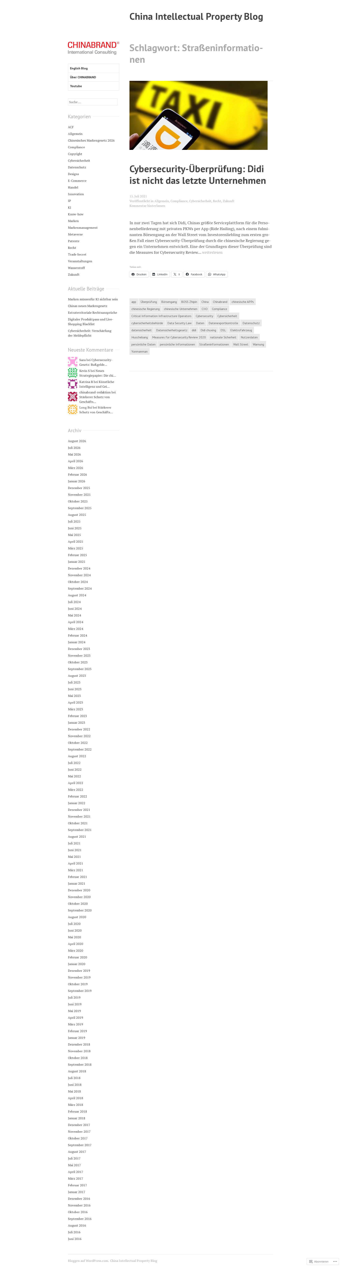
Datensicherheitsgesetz (171, 330)
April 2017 (75, 1172)
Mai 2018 (74, 1091)
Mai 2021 (74, 856)
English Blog (79, 68)
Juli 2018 (74, 1078)
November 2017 (79, 1131)
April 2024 (75, 622)
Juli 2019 (74, 997)
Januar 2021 (76, 883)
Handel (73, 187)
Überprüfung (149, 302)
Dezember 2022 (79, 729)
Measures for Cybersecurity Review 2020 (179, 337)
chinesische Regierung (145, 309)
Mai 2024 (74, 615)
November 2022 (79, 736)
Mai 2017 (74, 1165)
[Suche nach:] (92, 102)
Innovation (76, 194)
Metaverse (75, 234)
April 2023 (75, 702)
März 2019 (75, 1024)
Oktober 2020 (78, 903)
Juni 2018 (75, 1084)
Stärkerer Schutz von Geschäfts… (94, 399)
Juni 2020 (75, 930)
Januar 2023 (76, 722)
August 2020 (77, 917)
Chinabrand (220, 302)
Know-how (75, 214)
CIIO (205, 309)
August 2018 (77, 1071)
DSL (223, 330)
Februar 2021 (77, 877)
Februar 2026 (77, 474)
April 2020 (75, 944)
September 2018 (80, 1064)
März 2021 (75, 870)
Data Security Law (179, 323)
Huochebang (139, 337)
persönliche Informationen (177, 344)
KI (69, 207)
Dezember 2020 (79, 890)
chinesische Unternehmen (180, 309)
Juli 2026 (74, 447)
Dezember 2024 (79, 568)
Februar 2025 (77, 555)
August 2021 (77, 836)
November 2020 (79, 897)
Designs (73, 174)
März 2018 (75, 1105)
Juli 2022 (74, 763)
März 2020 (75, 950)
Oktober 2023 (78, 662)
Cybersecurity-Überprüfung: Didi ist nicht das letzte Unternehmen (197, 174)
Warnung (258, 344)
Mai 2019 (74, 1011)
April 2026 (75, 461)
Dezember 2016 (79, 1198)
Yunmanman (139, 351)
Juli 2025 (74, 521)
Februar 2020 (77, 957)
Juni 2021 (75, 850)
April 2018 (75, 1098)
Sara (82, 360)
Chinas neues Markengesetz (87, 306)
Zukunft (228, 201)
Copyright (75, 154)
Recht (217, 201)
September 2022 (80, 749)
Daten (200, 323)
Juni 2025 (75, 528)
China (205, 302)
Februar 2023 (77, 716)
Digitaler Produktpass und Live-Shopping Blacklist (90, 321)
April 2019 (75, 1017)
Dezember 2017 (79, 1125)
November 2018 (79, 1051)
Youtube (76, 86)
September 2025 (80, 508)
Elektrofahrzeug (241, 330)
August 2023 (77, 675)
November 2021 (79, 816)
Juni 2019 (75, 1004)
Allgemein (161, 201)
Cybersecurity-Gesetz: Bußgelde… (95, 362)
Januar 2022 (76, 803)
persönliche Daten (143, 344)
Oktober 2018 (78, 1058)
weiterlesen (212, 252)
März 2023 (75, 709)
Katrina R (86, 382)
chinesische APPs (243, 302)
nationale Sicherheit (223, 337)
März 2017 (75, 1178)
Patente (73, 241)
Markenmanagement (83, 227)
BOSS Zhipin (189, 302)
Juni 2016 (75, 1239)
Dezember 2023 (79, 649)
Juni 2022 (75, 769)
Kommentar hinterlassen (147, 206)
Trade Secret (77, 254)
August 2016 (77, 1225)
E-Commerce (77, 180)
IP (69, 201)
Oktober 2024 (78, 582)
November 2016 (79, 1205)
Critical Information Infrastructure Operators (161, 316)
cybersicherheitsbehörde (147, 323)
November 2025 (79, 494)
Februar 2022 (77, 796)
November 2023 (79, 655)
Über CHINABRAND (83, 77)
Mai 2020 (74, 937)
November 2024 (79, 575)
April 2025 (75, 541)
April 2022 (75, 783)
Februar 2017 (77, 1185)
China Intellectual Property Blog (196, 16)
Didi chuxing (208, 330)
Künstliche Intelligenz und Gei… (96, 384)
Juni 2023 (75, 689)
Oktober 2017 (78, 1138)
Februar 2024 (77, 635)
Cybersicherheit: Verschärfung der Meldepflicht (89, 333)
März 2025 (75, 548)
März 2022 (75, 789)
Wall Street (240, 344)
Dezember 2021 (79, 810)
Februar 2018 (77, 1111)
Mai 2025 (74, 535)
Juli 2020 (74, 924)
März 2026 (75, 468)
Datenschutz (251, 323)
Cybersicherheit (200, 201)
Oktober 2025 (78, 501)
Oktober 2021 (78, 823)
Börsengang (169, 302)
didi (194, 330)
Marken (73, 221)
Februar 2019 (77, 1031)
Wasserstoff (76, 268)
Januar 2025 (76, 561)
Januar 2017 (76, 1192)
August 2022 (77, 756)
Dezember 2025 (79, 488)
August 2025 (77, 515)
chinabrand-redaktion (95, 392)
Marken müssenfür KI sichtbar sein (93, 299)
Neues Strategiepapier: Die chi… (97, 373)
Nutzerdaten (249, 337)
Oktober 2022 (78, 742)
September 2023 (80, 669)
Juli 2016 (74, 1232)
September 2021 (80, 830)
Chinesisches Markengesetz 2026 (91, 140)
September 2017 (80, 1145)
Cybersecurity (204, 316)
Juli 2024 (74, 602)
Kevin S (84, 371)
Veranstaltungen (80, 261)
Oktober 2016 (78, 1212)
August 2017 (77, 1151)
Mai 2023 (74, 696)
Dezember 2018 (79, 1044)
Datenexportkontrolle (223, 323)
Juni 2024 (75, 608)
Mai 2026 (74, 454)
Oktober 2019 (78, 984)
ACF (71, 127)
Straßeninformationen (214, 344)
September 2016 (80, 1219)
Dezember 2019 (79, 970)
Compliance (178, 201)
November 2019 (79, 977)
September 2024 (80, 588)
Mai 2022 (74, 776)
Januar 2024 (76, 642)
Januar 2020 (76, 964)
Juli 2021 (74, 843)
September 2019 (80, 991)
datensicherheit (141, 330)
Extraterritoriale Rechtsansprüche (92, 312)
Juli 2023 (74, 682)
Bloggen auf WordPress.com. (88, 1261)
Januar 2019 (76, 1037)
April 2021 (75, 863)
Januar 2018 (76, 1118)
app (133, 302)
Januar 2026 (76, 481)
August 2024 (77, 595)
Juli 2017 (74, 1158)
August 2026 (77, 441)
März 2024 (75, 628)
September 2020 (80, 910)
